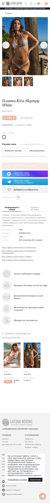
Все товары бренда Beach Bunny (18, 260)
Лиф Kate (8, 374)
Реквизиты (29, 439)
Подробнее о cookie (17, 480)
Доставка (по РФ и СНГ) (11, 444)
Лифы (6, 371)
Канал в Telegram (13, 490)
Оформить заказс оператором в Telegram (24, 182)
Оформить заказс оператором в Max (22, 174)
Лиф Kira (27, 374)
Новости (5, 439)
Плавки (8, 13)
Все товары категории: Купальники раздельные (19, 252)
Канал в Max (11, 486)
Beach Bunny (7, 111)
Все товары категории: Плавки (17, 256)
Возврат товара (31, 447)
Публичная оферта (33, 444)
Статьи (5, 442)
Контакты (29, 442)
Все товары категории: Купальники (19, 247)
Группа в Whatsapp (14, 494)
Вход (32, 3)
